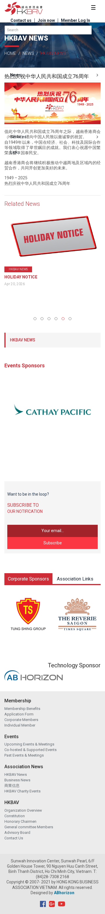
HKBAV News (15, 774)
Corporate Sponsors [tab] (28, 579)
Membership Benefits (22, 708)
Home (10, 53)
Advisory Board (17, 832)
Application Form (19, 714)
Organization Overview (23, 810)
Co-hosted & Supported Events (30, 750)
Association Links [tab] (75, 579)
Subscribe (52, 543)
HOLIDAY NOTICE (20, 277)
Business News (17, 780)
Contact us (21, 20)
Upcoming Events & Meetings (29, 744)
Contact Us (13, 838)
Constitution (14, 816)
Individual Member (19, 725)
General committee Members (28, 827)
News (28, 53)
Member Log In (75, 20)
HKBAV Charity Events (22, 791)
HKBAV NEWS (22, 340)
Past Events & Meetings (24, 755)
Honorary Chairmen (20, 821)
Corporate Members (21, 719)
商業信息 (12, 785)
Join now (46, 20)
